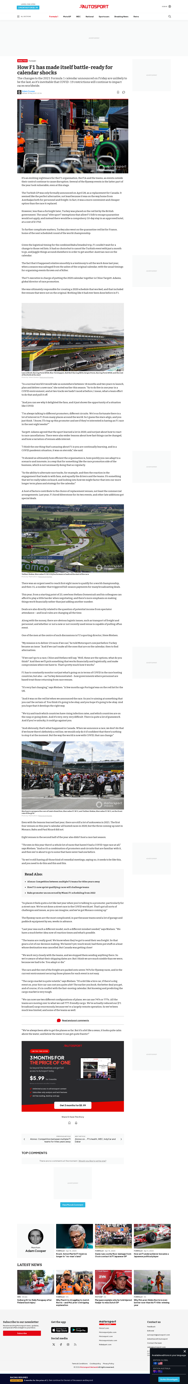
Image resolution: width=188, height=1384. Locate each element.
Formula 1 (53, 16)
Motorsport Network (89, 1367)
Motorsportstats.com (108, 1340)
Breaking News (121, 16)
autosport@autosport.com (158, 1335)
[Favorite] (118, 92)
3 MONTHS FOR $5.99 (28, 7)
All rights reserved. (106, 1367)
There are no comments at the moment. (72, 1161)
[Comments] (124, 92)
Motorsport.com (106, 1336)
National (90, 16)
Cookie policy (95, 1364)
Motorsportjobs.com (107, 1332)
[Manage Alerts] (76, 1123)
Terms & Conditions (80, 1364)
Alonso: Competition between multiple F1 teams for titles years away (63, 881)
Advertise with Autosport (157, 1339)
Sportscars (104, 16)
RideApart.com (105, 1344)
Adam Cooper (28, 91)
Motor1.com (104, 1328)
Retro (136, 16)
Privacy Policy (108, 1364)
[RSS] (75, 1344)
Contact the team (154, 1343)
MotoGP (67, 16)
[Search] (169, 16)
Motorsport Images (46, 377)
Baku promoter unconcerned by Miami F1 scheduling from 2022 (61, 893)
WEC (78, 16)
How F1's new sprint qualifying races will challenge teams (58, 887)
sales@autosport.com (156, 1347)
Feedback (151, 1327)
